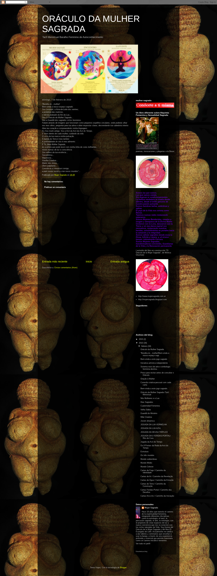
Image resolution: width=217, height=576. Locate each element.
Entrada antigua (119, 261)
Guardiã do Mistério (149, 413)
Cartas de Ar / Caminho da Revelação (157, 476)
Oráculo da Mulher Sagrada (152, 349)
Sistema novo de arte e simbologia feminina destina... (155, 368)
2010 (141, 343)
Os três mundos (147, 455)
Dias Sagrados (147, 402)
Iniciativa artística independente (154, 363)
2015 (141, 339)
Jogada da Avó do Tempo (151, 442)
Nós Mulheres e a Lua (150, 398)
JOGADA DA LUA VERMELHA (154, 424)
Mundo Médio (146, 463)
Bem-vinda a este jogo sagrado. (154, 388)
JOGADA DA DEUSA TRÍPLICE (154, 432)
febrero (144, 346)
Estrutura (144, 451)
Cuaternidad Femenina (150, 406)
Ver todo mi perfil (143, 543)
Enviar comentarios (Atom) (65, 267)
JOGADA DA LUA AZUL (151, 428)
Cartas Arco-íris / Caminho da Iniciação (157, 496)
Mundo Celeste (147, 467)
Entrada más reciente (54, 261)
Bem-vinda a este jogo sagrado (154, 359)
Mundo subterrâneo (149, 459)
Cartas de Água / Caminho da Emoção (157, 480)
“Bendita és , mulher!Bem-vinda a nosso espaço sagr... (155, 354)
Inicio (89, 261)
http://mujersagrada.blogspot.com (152, 299)
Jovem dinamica (148, 421)
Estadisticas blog (141, 551)
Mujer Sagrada (151, 508)
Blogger (123, 567)
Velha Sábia (146, 410)
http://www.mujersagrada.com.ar (152, 296)
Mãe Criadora (146, 417)
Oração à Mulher (148, 379)
